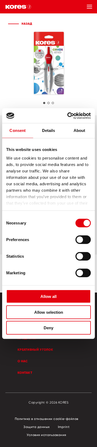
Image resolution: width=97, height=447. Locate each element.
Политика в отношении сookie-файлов (46, 419)
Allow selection (48, 312)
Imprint (64, 427)
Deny (48, 328)
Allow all (48, 296)
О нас (23, 361)
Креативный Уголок (35, 350)
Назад (27, 23)
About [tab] (79, 130)
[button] (44, 103)
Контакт (25, 373)
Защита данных (36, 427)
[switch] (83, 239)
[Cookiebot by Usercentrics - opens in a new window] (68, 115)
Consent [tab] (17, 130)
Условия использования (46, 435)
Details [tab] (48, 130)
